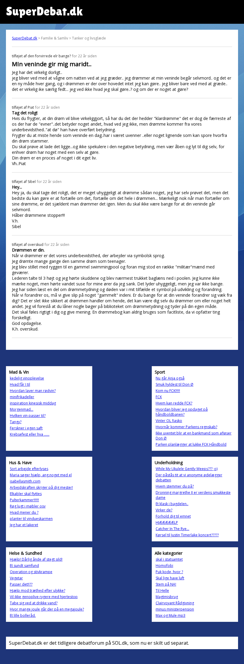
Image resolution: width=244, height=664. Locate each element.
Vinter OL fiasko (169, 420)
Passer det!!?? (21, 584)
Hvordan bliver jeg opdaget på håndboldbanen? (182, 412)
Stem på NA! (166, 584)
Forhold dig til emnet (173, 516)
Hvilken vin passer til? (28, 415)
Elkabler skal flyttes (26, 493)
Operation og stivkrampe (31, 571)
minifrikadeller (22, 396)
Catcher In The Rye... (172, 528)
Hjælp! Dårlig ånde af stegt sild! (36, 559)
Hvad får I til (20, 384)
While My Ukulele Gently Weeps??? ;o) (187, 468)
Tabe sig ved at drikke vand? (33, 602)
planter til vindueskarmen (31, 518)
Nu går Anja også (170, 378)
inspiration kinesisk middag (33, 403)
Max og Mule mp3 (170, 615)
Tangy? (15, 421)
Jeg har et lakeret (24, 524)
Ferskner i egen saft (26, 428)
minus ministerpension (175, 609)
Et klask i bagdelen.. (172, 503)
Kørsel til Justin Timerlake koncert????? (187, 534)
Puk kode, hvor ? (169, 571)
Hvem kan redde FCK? (174, 403)
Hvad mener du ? (24, 512)
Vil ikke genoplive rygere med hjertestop (44, 596)
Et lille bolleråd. (23, 615)
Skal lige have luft (170, 578)
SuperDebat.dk (24, 38)
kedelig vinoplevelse (27, 378)
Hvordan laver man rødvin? (33, 390)
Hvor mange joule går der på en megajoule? (47, 609)
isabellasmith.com (25, 481)
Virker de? (164, 510)
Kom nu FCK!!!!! (168, 390)
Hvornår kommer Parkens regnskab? (186, 426)
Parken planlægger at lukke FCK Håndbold (191, 444)
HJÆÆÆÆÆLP (167, 522)
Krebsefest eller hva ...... (29, 434)
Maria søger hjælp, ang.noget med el (41, 475)
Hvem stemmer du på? (175, 486)
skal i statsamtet (169, 559)
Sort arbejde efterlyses (29, 468)
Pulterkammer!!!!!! (24, 499)
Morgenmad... (21, 409)
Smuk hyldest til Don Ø (174, 384)
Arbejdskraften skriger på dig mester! (41, 487)
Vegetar (16, 578)
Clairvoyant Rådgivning (175, 602)
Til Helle (162, 590)
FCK (159, 396)
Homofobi (164, 565)
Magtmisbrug (167, 596)
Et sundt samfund (24, 565)
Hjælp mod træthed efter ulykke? (37, 590)
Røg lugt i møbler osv (28, 506)
